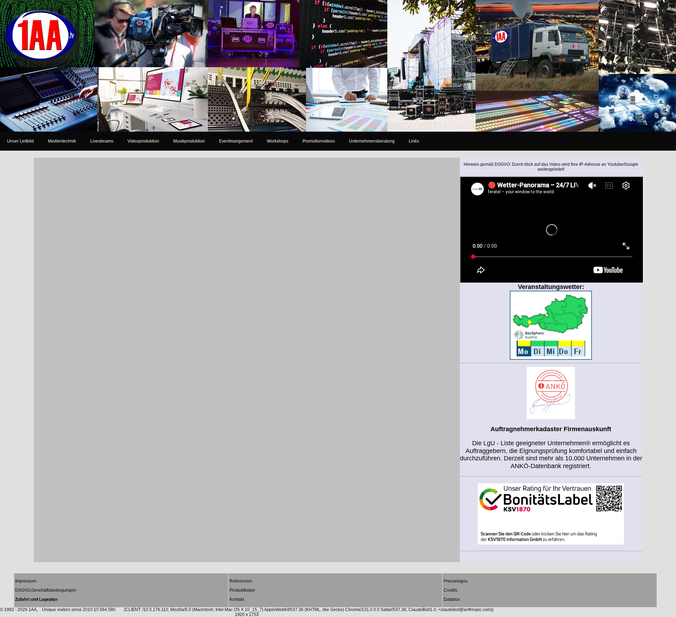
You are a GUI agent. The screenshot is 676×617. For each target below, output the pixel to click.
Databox (452, 599)
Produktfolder (242, 590)
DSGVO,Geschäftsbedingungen (45, 590)
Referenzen (241, 581)
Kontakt (237, 599)
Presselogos (456, 581)
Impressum (25, 581)
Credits (450, 590)
